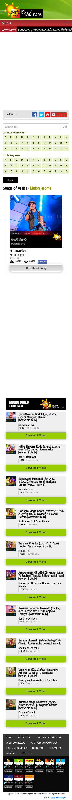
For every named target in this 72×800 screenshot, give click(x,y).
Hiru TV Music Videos (16, 748)
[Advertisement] (36, 70)
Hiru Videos (55, 748)
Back (10, 180)
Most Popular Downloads (43, 742)
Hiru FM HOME (24, 737)
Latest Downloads (15, 742)
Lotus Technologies (58, 797)
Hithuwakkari (18, 251)
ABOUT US (10, 753)
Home (8, 737)
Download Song (36, 268)
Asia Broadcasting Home (48, 737)
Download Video (36, 435)
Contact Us (26, 753)
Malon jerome (17, 255)
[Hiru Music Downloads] (23, 9)
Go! (65, 126)
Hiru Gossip (38, 748)
